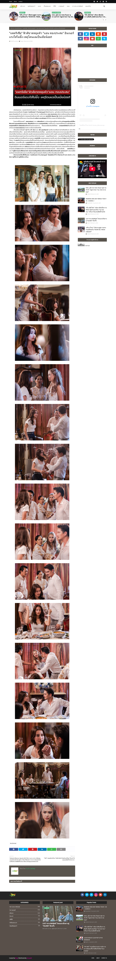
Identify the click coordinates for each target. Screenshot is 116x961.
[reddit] (98, 34)
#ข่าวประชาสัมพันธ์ (25, 907)
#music (25, 913)
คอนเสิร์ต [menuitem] (88, 6)
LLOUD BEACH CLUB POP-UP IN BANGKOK (93, 939)
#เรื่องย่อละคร (25, 922)
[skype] (106, 1)
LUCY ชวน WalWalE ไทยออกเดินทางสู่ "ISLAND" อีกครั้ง (96, 220)
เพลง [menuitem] (68, 6)
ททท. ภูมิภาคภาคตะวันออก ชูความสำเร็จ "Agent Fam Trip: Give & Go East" (30, 16)
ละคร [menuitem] (39, 6)
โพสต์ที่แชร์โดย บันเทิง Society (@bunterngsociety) (93, 125)
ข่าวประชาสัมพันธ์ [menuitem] (77, 6)
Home (10, 1)
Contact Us (104, 958)
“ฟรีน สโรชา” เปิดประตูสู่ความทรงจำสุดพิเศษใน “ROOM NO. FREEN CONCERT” (96, 230)
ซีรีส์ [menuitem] (54, 6)
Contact (20, 1)
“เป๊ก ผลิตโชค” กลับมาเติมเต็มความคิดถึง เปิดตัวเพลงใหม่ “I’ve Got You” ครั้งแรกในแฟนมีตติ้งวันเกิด (62, 16)
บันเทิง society (14, 41)
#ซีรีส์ (25, 919)
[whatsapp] (98, 38)
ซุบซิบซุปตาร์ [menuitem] (31, 6)
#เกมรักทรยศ (18, 28)
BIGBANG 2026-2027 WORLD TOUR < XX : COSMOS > (96, 200)
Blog (16, 958)
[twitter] (97, 1)
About (15, 1)
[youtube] (92, 38)
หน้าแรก (12, 28)
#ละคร (25, 916)
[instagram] (100, 1)
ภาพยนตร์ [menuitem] (61, 6)
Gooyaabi (29, 958)
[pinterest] (103, 1)
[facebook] (94, 1)
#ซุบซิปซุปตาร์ (25, 926)
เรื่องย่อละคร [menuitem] (47, 6)
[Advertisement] (92, 63)
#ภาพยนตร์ (25, 910)
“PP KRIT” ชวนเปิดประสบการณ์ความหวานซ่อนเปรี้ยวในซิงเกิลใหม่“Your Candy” (94, 16)
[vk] (80, 38)
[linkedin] (92, 34)
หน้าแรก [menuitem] (22, 6)
